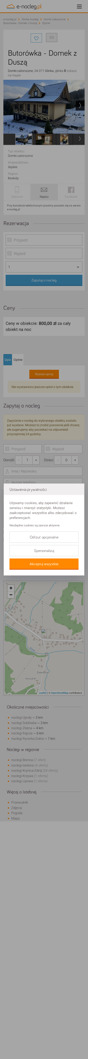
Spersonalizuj (44, 551)
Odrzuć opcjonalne (44, 537)
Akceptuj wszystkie (44, 564)
